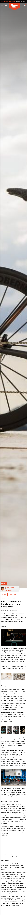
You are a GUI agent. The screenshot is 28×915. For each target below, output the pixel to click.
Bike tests (4, 583)
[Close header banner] (25, 1)
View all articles (8, 590)
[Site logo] (14, 6)
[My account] (22, 5)
